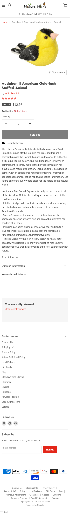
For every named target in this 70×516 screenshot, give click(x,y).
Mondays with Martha (13, 377)
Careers (5, 406)
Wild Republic (12, 93)
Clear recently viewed (15, 309)
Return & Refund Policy (13, 357)
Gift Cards (7, 367)
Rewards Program (10, 396)
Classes (5, 386)
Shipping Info (8, 347)
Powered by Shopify (35, 505)
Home (5, 22)
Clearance (6, 382)
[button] (9, 98)
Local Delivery (8, 362)
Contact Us (7, 342)
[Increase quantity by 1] (30, 123)
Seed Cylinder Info (11, 401)
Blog (4, 372)
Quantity (6, 116)
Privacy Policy (8, 352)
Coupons (6, 391)
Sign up (50, 449)
